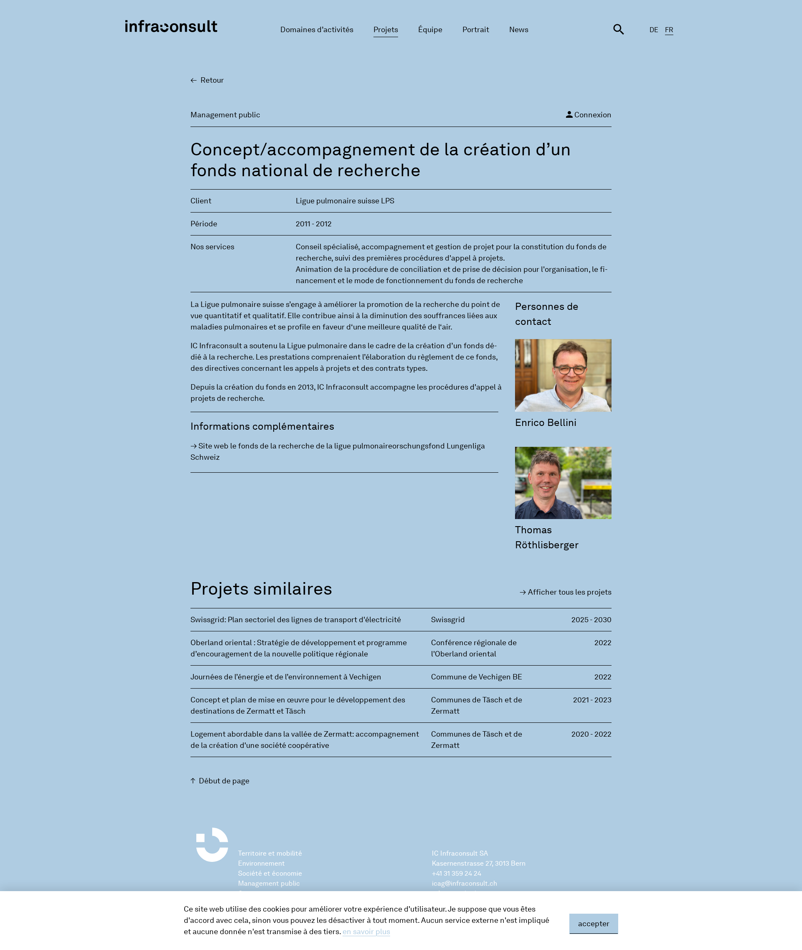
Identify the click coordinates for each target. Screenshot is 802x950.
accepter (593, 923)
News (518, 29)
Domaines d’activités (316, 29)
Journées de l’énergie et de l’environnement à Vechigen (285, 676)
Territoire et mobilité (270, 853)
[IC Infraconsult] (171, 26)
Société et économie (270, 873)
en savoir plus (366, 931)
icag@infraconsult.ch (464, 883)
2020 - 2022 (591, 734)
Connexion (588, 114)
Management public (269, 883)
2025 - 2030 (591, 619)
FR (669, 30)
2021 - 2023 (592, 699)
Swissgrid (448, 619)
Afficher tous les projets (570, 592)
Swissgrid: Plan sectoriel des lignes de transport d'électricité (295, 619)
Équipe (430, 29)
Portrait (475, 29)
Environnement (261, 863)
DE (654, 30)
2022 (603, 642)
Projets (385, 29)
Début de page (224, 780)
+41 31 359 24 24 (456, 873)
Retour (212, 80)
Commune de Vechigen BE (476, 676)
